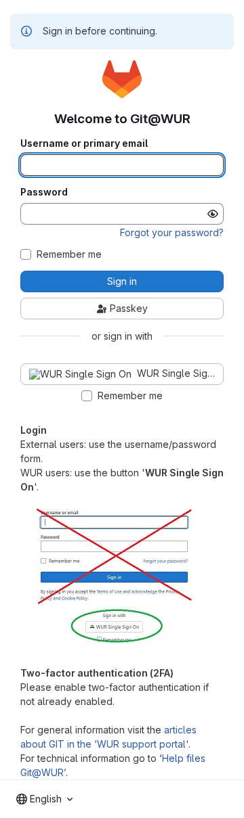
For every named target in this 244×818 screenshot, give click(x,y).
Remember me (69, 254)
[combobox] (44, 799)
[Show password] (213, 214)
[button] (115, 644)
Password (44, 192)
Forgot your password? (172, 232)
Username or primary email (84, 143)
